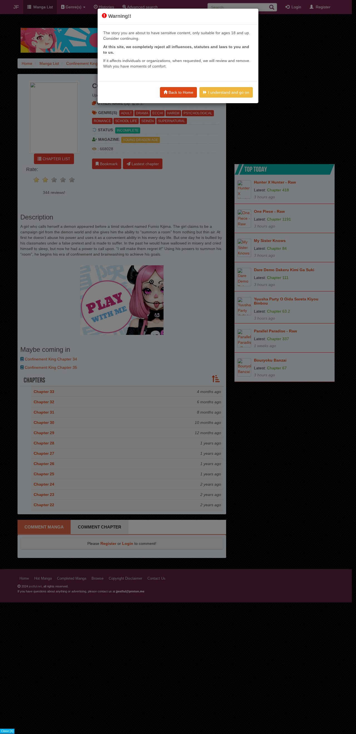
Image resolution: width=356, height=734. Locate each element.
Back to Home (180, 92)
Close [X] (7, 731)
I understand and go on (228, 92)
